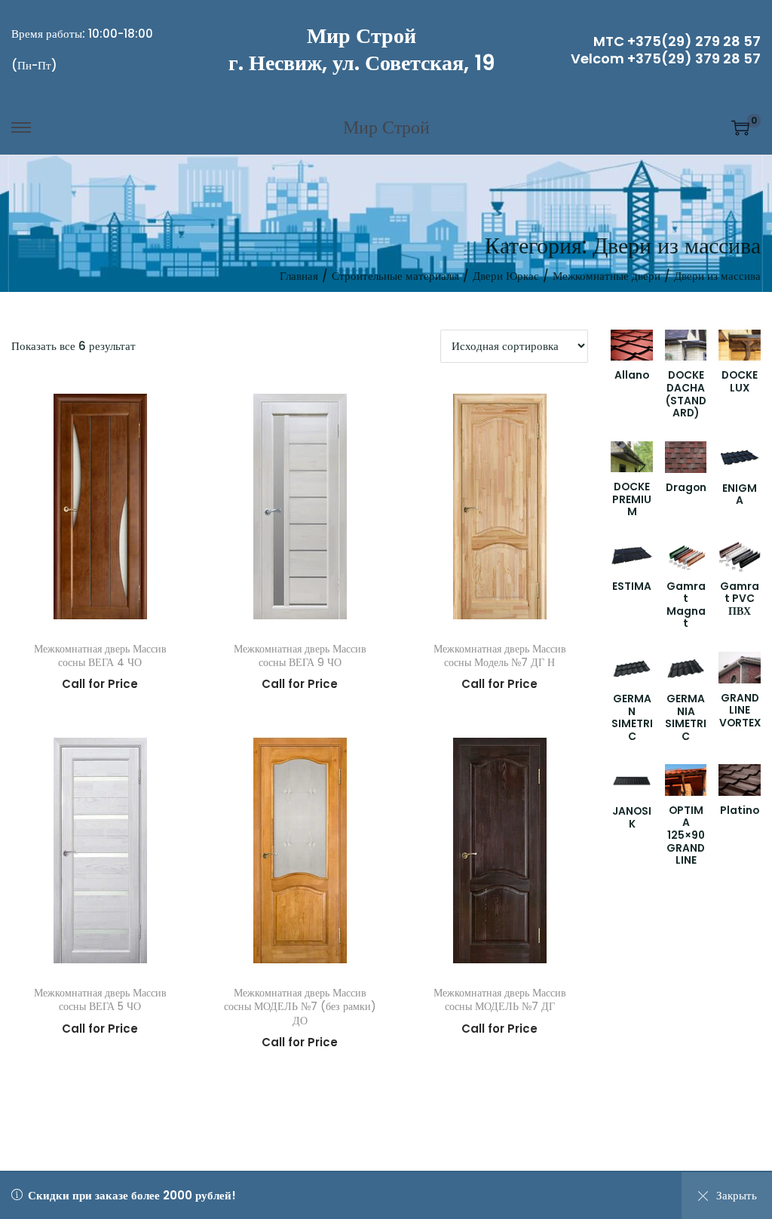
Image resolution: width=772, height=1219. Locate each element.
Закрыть (736, 1195)
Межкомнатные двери (606, 276)
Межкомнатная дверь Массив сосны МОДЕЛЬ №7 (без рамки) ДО (300, 1006)
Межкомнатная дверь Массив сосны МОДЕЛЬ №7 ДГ (499, 999)
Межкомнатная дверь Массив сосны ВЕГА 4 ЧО (100, 655)
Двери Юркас (506, 276)
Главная (299, 276)
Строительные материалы (395, 276)
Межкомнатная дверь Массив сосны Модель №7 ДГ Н (499, 655)
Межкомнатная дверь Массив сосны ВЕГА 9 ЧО (300, 655)
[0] (740, 127)
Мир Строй (361, 36)
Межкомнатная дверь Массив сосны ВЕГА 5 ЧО (100, 999)
